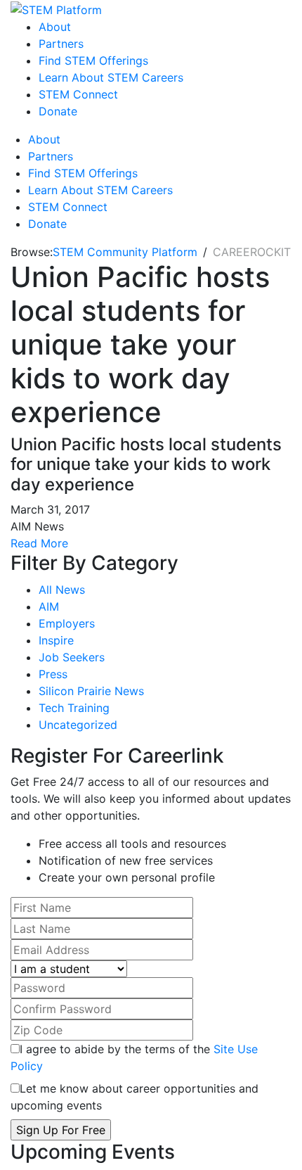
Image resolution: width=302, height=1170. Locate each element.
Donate (58, 111)
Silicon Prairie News (91, 691)
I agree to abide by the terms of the (134, 1057)
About (55, 27)
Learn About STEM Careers (111, 77)
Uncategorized (78, 725)
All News (62, 590)
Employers (67, 623)
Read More (39, 543)
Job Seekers (72, 657)
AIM (49, 606)
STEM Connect (78, 94)
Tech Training (74, 708)
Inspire (56, 640)
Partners (61, 44)
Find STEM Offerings (93, 60)
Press (53, 674)
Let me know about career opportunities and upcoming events (134, 1096)
